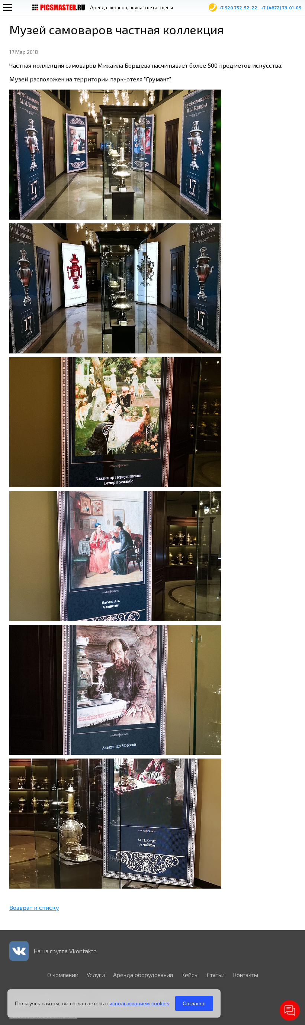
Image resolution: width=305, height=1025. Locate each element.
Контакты (245, 974)
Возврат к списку (34, 907)
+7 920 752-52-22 (238, 7)
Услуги (96, 974)
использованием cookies (139, 1003)
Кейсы (190, 974)
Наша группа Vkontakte (65, 950)
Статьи (216, 974)
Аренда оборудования (143, 974)
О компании (62, 974)
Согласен (194, 1003)
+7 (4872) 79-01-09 (281, 7)
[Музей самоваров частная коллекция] (115, 217)
